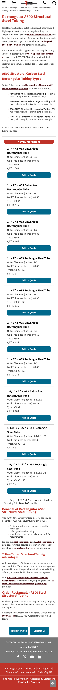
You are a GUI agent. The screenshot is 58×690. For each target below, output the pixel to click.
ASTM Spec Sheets (36, 53)
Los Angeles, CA (13, 668)
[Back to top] (53, 683)
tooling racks (47, 41)
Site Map (7, 679)
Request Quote (18, 631)
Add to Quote (29, 175)
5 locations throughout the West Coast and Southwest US (25, 579)
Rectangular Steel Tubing (19, 7)
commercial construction (39, 34)
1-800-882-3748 (22, 651)
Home (4, 7)
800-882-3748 (8, 615)
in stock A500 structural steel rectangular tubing (28, 582)
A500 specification (22, 541)
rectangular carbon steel (23, 548)
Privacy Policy (21, 679)
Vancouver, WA (27, 672)
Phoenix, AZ (12, 672)
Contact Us (39, 631)
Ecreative (35, 682)
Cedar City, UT (45, 672)
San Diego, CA (44, 668)
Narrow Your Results (29, 142)
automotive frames (11, 44)
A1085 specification (44, 541)
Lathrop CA (29, 668)
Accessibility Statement (42, 679)
